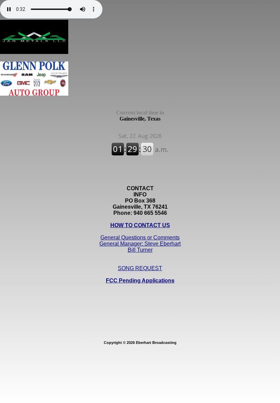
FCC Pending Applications (140, 280)
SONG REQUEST (140, 268)
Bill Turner (140, 250)
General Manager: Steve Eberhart (140, 244)
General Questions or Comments (140, 237)
